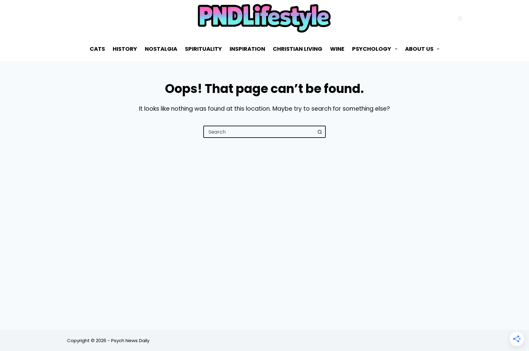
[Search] (460, 18)
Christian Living (297, 49)
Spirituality (203, 49)
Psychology (371, 49)
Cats (97, 49)
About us (419, 49)
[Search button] (319, 131)
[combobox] (259, 132)
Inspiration (247, 49)
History (125, 49)
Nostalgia (161, 49)
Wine (337, 49)
